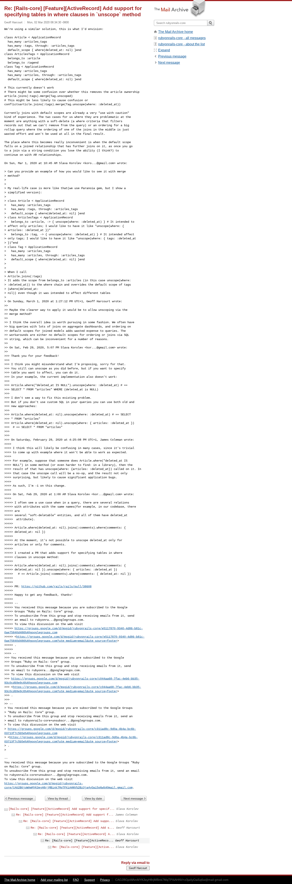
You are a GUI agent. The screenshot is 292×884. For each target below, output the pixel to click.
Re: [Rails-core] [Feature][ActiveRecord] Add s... (72, 827)
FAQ (76, 879)
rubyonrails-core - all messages (182, 38)
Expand (164, 50)
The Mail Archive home (175, 32)
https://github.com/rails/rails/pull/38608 (56, 586)
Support (89, 879)
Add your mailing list (54, 879)
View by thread (58, 798)
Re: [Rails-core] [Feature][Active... (83, 847)
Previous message (20, 798)
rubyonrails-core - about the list (181, 44)
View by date (93, 798)
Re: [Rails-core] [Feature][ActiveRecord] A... (76, 834)
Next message (133, 798)
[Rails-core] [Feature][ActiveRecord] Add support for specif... (62, 809)
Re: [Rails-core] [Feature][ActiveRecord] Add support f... (65, 814)
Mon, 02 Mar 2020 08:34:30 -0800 (48, 22)
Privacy (105, 879)
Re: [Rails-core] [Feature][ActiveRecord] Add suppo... (68, 821)
